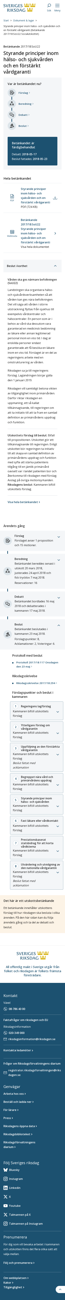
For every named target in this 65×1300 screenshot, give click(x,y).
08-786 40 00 (17, 1009)
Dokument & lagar (23, 20)
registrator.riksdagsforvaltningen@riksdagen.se (34, 1072)
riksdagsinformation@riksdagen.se (31, 1039)
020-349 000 (16, 1033)
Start (6, 20)
